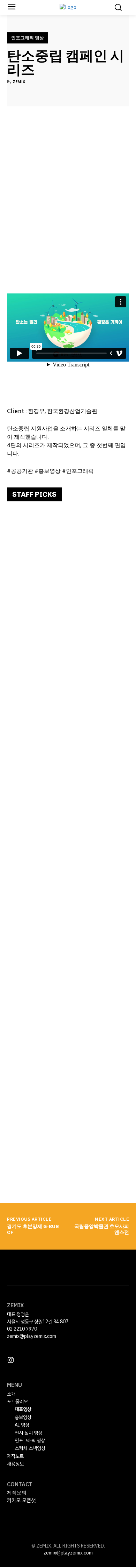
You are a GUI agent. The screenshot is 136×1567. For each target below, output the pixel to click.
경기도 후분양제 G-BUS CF (33, 1229)
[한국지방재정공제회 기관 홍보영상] (68, 841)
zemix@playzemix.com (31, 1336)
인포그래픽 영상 (27, 37)
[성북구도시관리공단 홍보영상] (68, 1109)
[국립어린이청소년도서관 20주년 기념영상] (68, 572)
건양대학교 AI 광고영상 (49, 653)
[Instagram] (10, 1360)
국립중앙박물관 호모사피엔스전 (101, 1229)
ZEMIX (19, 81)
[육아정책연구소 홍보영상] (68, 975)
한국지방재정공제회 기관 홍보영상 (66, 788)
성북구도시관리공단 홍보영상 (58, 1056)
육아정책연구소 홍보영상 (51, 922)
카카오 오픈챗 (21, 1500)
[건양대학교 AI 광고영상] (68, 707)
